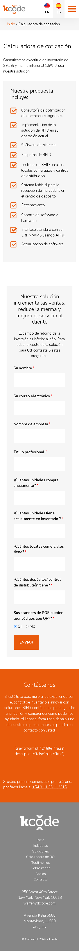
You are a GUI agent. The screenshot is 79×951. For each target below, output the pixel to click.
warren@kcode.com (39, 903)
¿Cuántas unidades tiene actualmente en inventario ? (38, 516)
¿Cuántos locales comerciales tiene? (39, 549)
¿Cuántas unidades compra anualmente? (36, 483)
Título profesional (30, 452)
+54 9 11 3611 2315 (49, 787)
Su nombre (24, 368)
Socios (41, 873)
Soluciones (40, 851)
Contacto (41, 879)
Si (20, 626)
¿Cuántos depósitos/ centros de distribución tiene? (37, 582)
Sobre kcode (40, 868)
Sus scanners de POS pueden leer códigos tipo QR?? (38, 615)
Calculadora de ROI (40, 856)
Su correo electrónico (33, 396)
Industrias (40, 845)
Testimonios (40, 862)
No (32, 626)
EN (47, 12)
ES (59, 12)
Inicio (11, 24)
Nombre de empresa (32, 424)
